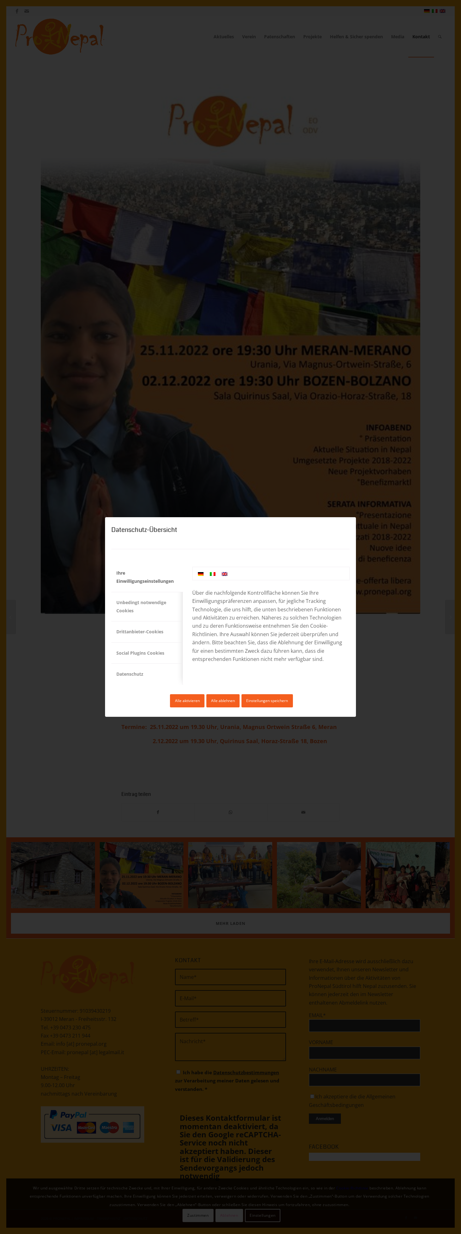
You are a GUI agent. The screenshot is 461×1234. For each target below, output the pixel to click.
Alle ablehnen (223, 700)
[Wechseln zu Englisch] (224, 573)
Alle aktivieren (187, 700)
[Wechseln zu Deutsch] (201, 573)
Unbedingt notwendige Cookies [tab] (141, 606)
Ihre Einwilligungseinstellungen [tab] (145, 577)
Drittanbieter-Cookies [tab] (139, 632)
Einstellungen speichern (267, 700)
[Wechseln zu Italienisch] (213, 573)
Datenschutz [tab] (129, 674)
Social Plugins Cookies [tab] (140, 653)
